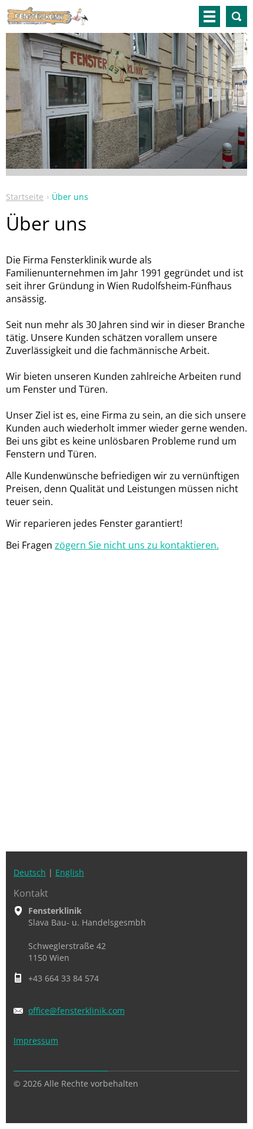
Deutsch (30, 872)
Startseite (25, 196)
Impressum (36, 1040)
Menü (209, 16)
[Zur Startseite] (47, 21)
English (69, 872)
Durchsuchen (236, 16)
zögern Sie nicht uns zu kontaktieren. (137, 545)
